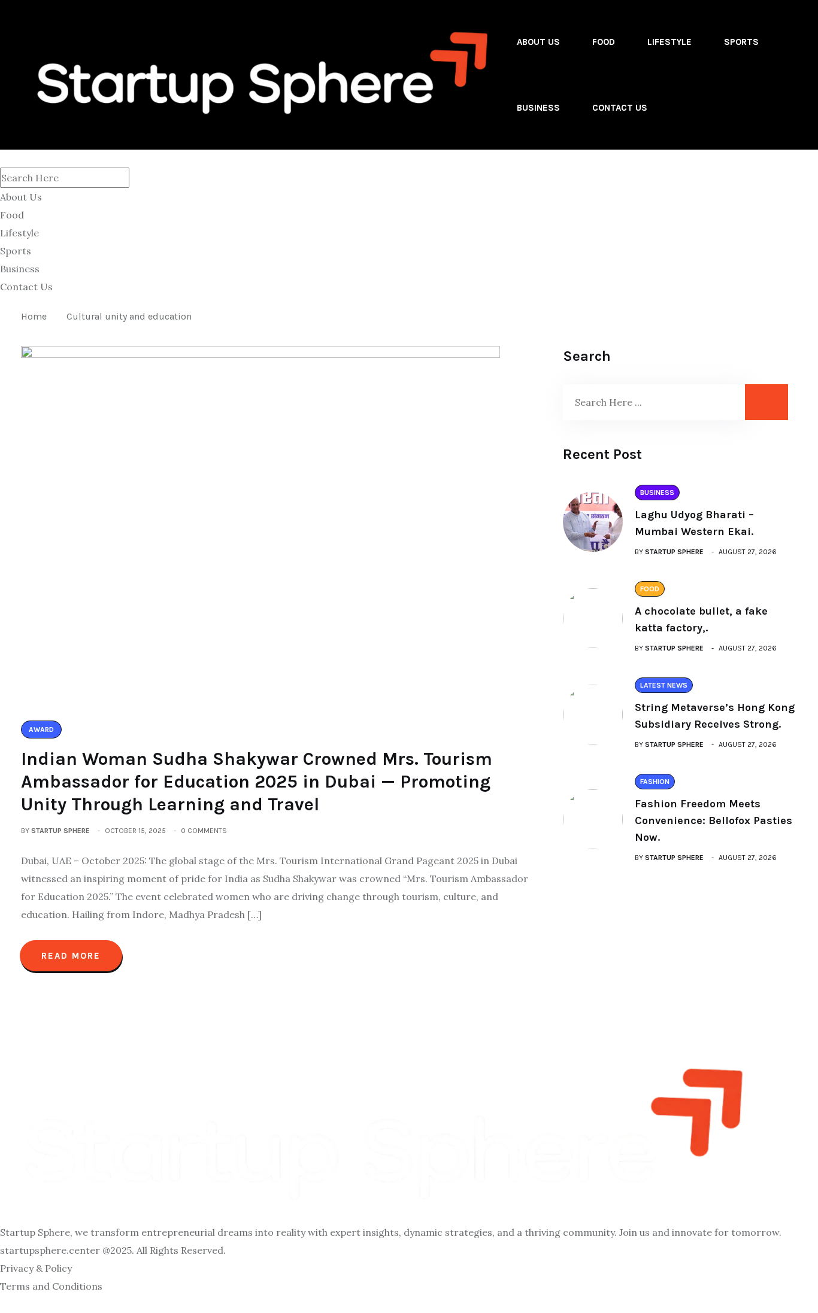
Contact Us (619, 107)
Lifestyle (669, 42)
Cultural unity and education (129, 316)
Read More (71, 955)
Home (36, 316)
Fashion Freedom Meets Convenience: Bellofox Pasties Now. (713, 820)
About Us (538, 42)
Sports (741, 42)
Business (538, 107)
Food (603, 42)
